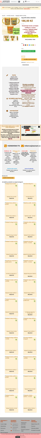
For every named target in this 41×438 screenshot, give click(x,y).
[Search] (19, 1)
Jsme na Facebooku (29, 168)
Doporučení (14, 111)
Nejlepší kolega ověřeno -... (11, 350)
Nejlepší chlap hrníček (12, 331)
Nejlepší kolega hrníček (11, 235)
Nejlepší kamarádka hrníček (11, 312)
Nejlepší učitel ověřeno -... (30, 235)
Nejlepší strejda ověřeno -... (11, 292)
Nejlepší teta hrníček (11, 196)
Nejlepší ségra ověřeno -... (30, 292)
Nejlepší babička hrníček (11, 408)
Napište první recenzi (30, 62)
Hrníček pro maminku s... (11, 273)
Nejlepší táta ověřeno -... (11, 216)
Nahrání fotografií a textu (28, 51)
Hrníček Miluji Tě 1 (30, 196)
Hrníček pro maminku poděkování (30, 312)
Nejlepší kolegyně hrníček (30, 350)
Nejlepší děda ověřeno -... (11, 389)
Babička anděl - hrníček (30, 216)
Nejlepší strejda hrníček (11, 254)
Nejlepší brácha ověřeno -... (11, 369)
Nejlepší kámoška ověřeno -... (30, 254)
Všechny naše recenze (12, 168)
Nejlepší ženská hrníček (30, 389)
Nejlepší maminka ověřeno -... (30, 274)
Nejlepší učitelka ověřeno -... (30, 408)
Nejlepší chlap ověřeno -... (30, 331)
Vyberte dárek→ (27, 8)
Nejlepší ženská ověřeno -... (30, 369)
